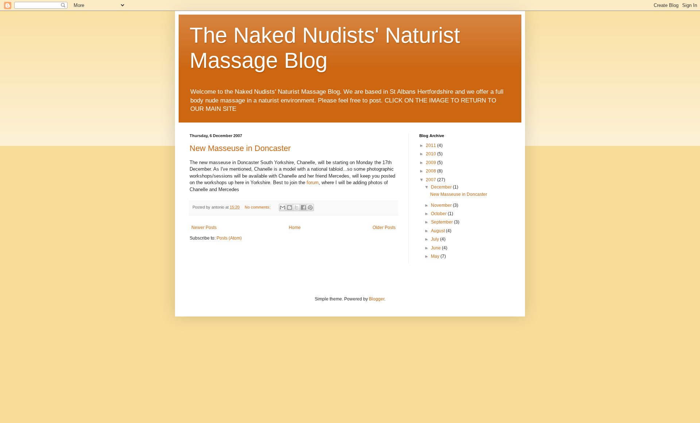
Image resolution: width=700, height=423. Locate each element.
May (435, 256)
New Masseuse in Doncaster (240, 148)
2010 (431, 153)
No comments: (258, 207)
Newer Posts (204, 227)
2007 (431, 179)
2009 (431, 162)
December (442, 187)
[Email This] (282, 207)
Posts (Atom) (229, 238)
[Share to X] (296, 207)
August (438, 230)
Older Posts (384, 227)
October (439, 213)
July (435, 239)
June (436, 248)
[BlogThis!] (289, 207)
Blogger (376, 299)
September (442, 222)
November (442, 205)
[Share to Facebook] (303, 207)
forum (313, 182)
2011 (431, 145)
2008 (431, 171)
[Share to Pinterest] (310, 207)
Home (295, 227)
